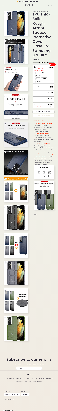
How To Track (26, 378)
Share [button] (35, 214)
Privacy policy (38, 378)
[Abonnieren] (40, 368)
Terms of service (37, 381)
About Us (11, 378)
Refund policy (19, 381)
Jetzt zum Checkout (43, 115)
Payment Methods (48, 378)
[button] (3, 5)
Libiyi (14, 399)
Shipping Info (28, 381)
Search (6, 378)
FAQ (32, 378)
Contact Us (18, 378)
